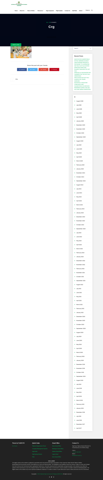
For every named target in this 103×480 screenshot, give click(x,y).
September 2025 (81, 137)
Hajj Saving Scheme (37, 454)
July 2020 (78, 336)
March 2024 (79, 205)
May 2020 (79, 344)
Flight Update (59, 10)
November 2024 (80, 173)
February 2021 (80, 308)
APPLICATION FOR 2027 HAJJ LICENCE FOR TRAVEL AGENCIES (81, 79)
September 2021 (80, 281)
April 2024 (79, 201)
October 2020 (80, 324)
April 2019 (79, 396)
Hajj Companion (50, 10)
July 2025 (78, 145)
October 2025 (80, 133)
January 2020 (80, 360)
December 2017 (80, 424)
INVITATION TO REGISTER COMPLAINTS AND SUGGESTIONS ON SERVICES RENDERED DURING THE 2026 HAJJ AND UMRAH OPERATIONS (82, 86)
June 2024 (79, 193)
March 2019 (79, 400)
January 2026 (80, 121)
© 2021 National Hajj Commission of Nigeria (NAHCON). (50, 474)
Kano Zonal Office (56, 446)
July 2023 (78, 233)
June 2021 (79, 292)
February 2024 (80, 209)
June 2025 (79, 149)
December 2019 (80, 364)
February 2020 (80, 356)
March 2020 (79, 352)
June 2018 (79, 420)
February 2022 (80, 269)
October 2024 (80, 177)
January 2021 (80, 312)
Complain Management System (39, 448)
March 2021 (79, 304)
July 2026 (78, 105)
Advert (80, 10)
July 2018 (78, 416)
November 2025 (80, 129)
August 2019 (79, 380)
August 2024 (79, 185)
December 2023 (80, 217)
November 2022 (80, 265)
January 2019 (80, 408)
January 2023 (80, 257)
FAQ (33, 456)
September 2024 (81, 181)
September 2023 (81, 229)
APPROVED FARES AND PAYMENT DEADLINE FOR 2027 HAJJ (82, 69)
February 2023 (80, 253)
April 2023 (79, 245)
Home (16, 10)
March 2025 (79, 161)
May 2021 (78, 296)
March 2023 (79, 249)
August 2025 (79, 141)
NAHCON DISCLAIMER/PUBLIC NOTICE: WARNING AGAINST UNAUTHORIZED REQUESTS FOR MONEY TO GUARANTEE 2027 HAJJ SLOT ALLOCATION (82, 62)
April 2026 (79, 117)
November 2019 (80, 368)
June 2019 (79, 388)
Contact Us (67, 10)
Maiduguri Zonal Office (57, 448)
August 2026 (79, 101)
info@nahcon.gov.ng (76, 455)
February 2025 (80, 165)
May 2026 (79, 113)
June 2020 (79, 340)
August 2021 (79, 284)
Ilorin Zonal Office (56, 456)
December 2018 (80, 412)
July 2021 (78, 288)
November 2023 (80, 221)
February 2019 (80, 404)
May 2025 (79, 153)
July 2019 (78, 384)
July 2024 (78, 189)
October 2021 (80, 277)
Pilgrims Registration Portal (39, 446)
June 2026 (79, 109)
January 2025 (80, 169)
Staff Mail (74, 10)
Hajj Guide (34, 451)
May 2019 (78, 392)
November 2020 (80, 320)
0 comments (53, 22)
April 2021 (79, 300)
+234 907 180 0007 (76, 452)
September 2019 (80, 376)
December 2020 (80, 316)
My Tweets (14, 446)
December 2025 (80, 125)
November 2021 (80, 273)
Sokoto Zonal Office (57, 451)
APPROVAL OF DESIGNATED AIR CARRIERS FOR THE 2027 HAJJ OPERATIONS (82, 74)
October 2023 (80, 225)
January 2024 (80, 213)
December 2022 (80, 261)
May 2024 (79, 197)
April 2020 (79, 348)
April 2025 (79, 157)
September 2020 (81, 328)
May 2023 (79, 241)
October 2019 (80, 372)
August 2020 (79, 332)
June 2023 (79, 237)
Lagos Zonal (55, 454)
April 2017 (79, 428)
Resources (40, 10)
